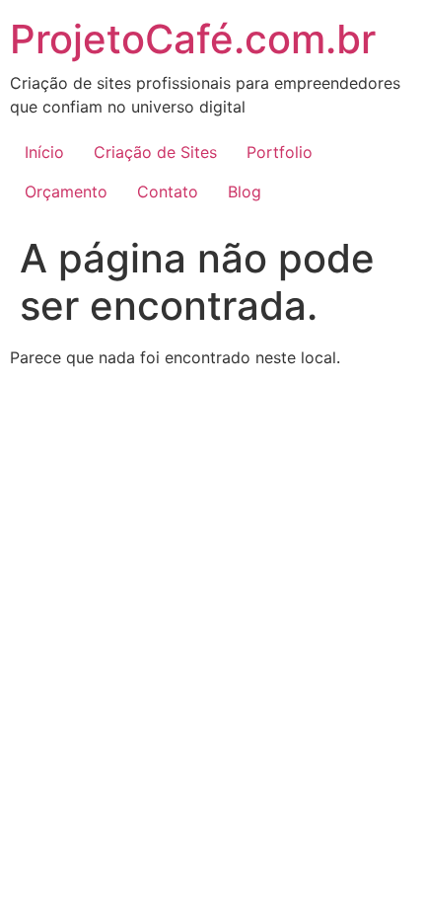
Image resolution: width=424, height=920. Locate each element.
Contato (167, 191)
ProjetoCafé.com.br (193, 39)
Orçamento (66, 191)
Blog (244, 191)
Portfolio (280, 152)
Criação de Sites (155, 152)
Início (44, 152)
